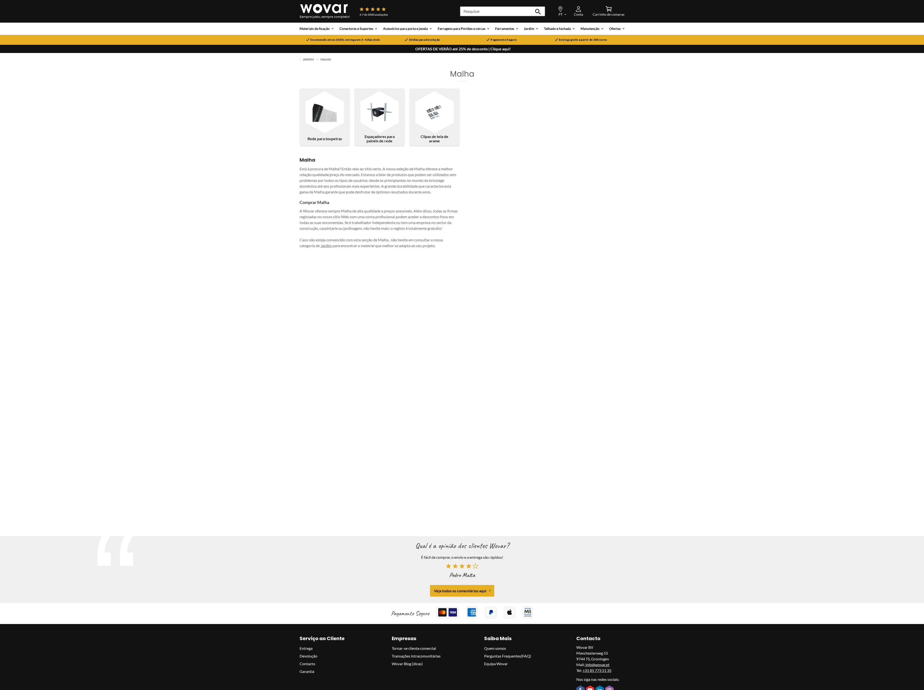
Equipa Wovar (496, 663)
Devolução (308, 655)
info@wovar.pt (597, 664)
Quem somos (495, 648)
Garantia (307, 671)
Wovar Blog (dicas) (407, 663)
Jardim (308, 59)
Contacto (307, 663)
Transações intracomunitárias (416, 655)
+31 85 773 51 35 (597, 670)
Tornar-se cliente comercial (414, 648)
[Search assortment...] (538, 11)
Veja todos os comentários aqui (460, 590)
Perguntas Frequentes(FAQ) (507, 655)
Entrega (306, 648)
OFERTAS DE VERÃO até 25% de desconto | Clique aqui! (463, 49)
